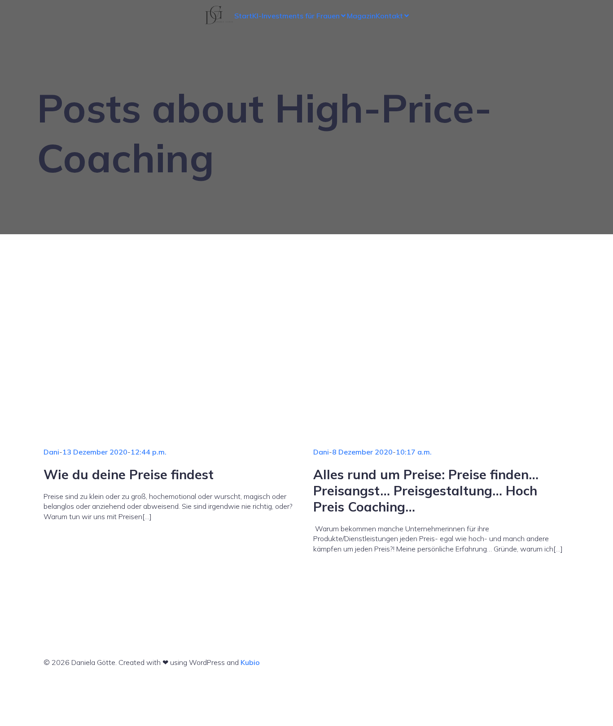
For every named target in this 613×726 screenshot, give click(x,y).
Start (243, 15)
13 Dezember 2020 (94, 451)
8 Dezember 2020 (362, 451)
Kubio (250, 662)
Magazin (361, 15)
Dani (51, 451)
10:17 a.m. (414, 451)
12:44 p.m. (148, 451)
